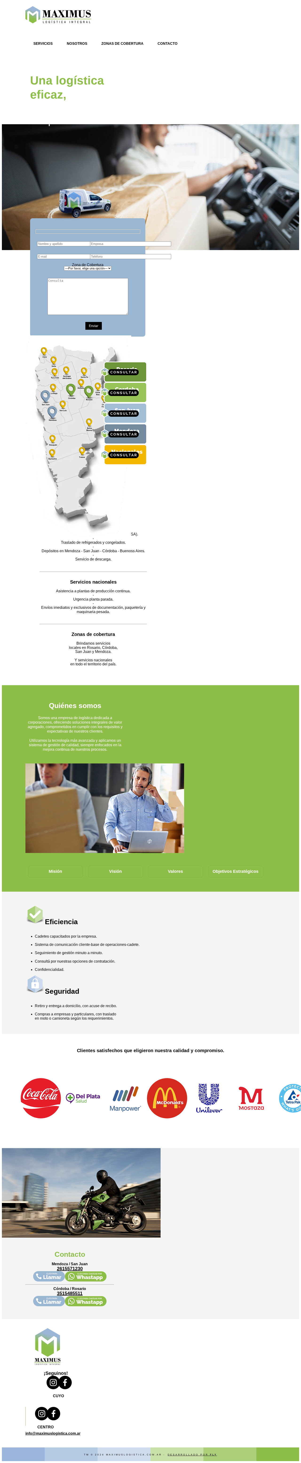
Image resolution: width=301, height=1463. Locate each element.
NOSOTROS (77, 43)
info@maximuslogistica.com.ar (52, 1433)
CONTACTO (168, 43)
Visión (115, 871)
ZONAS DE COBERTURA (122, 43)
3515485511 (70, 1293)
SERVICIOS (43, 43)
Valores (175, 871)
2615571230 (70, 1268)
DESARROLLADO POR (192, 1454)
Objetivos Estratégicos (235, 871)
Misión (55, 871)
